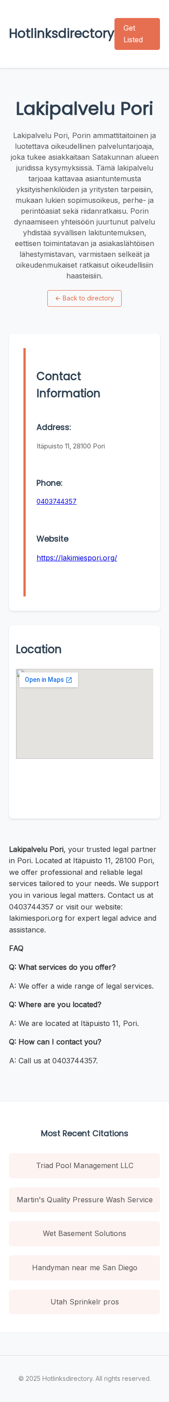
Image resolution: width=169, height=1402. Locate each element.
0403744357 (57, 501)
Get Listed (133, 33)
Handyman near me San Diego (84, 1267)
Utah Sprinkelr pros (84, 1301)
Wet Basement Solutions (84, 1233)
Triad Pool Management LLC (84, 1165)
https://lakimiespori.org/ (77, 557)
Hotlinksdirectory (61, 33)
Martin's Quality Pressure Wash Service (85, 1199)
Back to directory (84, 298)
